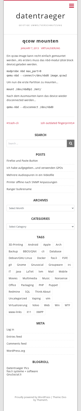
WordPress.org (16, 350)
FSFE (65, 258)
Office (12, 285)
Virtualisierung (50, 48)
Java (18, 271)
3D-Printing (16, 244)
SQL (27, 291)
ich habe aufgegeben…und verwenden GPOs (35, 168)
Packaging (27, 285)
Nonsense (61, 278)
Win (57, 305)
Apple (47, 244)
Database (55, 251)
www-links (15, 312)
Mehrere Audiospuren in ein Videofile (30, 175)
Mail (51, 271)
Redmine (14, 291)
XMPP (39, 312)
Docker (41, 258)
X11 (29, 312)
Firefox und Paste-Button (22, 160)
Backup (13, 251)
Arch (59, 244)
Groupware (56, 264)
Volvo (35, 305)
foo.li (54, 258)
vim (48, 298)
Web (47, 305)
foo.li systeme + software (22, 371)
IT (10, 271)
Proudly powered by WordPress (32, 397)
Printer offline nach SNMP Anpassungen (32, 182)
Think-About (42, 291)
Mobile (63, 271)
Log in (10, 329)
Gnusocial (37, 264)
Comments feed (17, 343)
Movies (13, 278)
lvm (41, 271)
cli (43, 251)
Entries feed (14, 336)
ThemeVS (42, 400)
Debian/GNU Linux (20, 258)
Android (33, 244)
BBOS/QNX (30, 251)
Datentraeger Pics (18, 368)
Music (46, 278)
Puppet (53, 285)
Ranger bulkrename (19, 189)
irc (69, 264)
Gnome (21, 264)
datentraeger (40, 15)
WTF (67, 305)
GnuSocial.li (14, 374)
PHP (41, 285)
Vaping (36, 298)
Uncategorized (18, 298)
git (10, 264)
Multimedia (30, 278)
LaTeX (30, 271)
